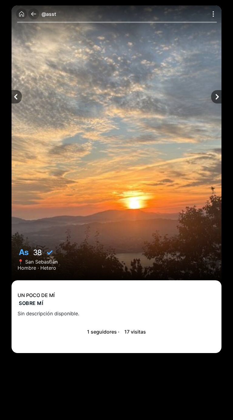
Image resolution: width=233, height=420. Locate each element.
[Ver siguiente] (216, 96)
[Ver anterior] (17, 96)
